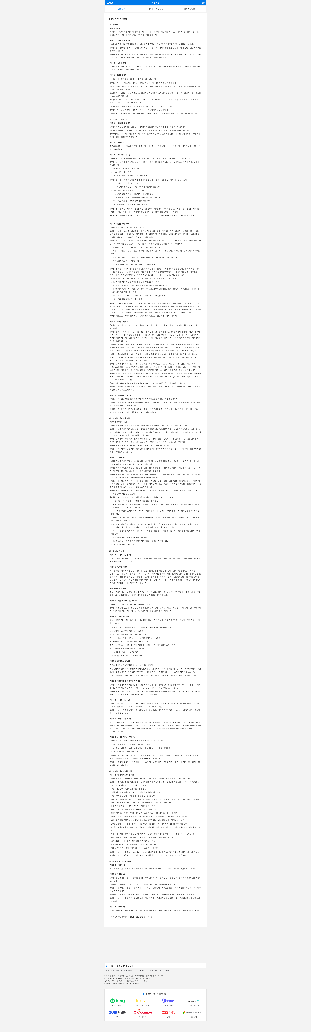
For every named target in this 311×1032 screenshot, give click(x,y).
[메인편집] (203, 2)
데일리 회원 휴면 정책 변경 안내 (119, 966)
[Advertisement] (155, 945)
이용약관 (121, 9)
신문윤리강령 (189, 9)
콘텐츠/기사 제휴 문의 (154, 970)
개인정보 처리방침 (155, 9)
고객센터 (166, 970)
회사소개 (107, 970)
